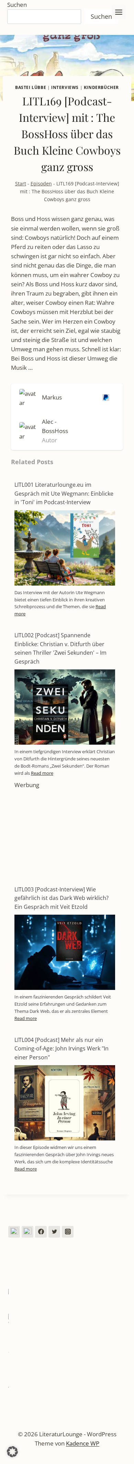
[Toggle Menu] (119, 12)
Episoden (41, 183)
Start (20, 183)
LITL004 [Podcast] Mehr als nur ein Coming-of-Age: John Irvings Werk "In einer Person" (61, 1048)
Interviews (65, 87)
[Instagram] (68, 1232)
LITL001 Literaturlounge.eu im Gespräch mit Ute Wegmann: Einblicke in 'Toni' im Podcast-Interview (63, 493)
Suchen (17, 5)
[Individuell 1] (14, 1232)
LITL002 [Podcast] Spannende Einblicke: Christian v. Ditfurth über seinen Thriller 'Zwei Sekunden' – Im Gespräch (60, 648)
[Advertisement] (64, 832)
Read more (42, 773)
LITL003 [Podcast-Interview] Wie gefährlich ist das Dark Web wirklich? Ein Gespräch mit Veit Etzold (61, 898)
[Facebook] (41, 1232)
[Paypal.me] (104, 397)
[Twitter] (54, 1232)
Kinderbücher (101, 87)
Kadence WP (82, 1443)
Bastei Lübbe (30, 87)
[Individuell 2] (27, 1232)
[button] (12, 1451)
